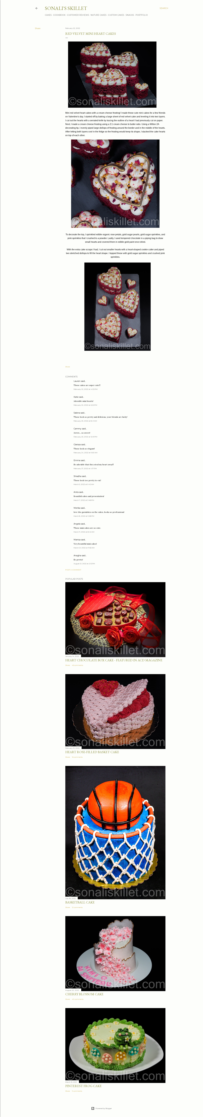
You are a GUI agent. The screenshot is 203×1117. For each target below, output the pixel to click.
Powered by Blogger (104, 1108)
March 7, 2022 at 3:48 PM (84, 500)
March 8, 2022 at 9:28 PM (84, 516)
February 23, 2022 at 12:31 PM (85, 437)
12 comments (77, 907)
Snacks (130, 15)
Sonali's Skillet (66, 8)
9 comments (77, 1091)
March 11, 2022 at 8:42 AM (84, 532)
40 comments (77, 999)
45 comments (77, 665)
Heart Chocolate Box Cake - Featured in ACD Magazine (113, 660)
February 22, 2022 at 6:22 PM (85, 405)
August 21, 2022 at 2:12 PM (84, 564)
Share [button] (37, 28)
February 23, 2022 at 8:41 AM (85, 421)
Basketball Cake (80, 902)
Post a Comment (73, 570)
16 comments (77, 757)
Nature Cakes (98, 15)
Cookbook (59, 15)
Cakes (48, 15)
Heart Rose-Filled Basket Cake (92, 752)
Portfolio (141, 15)
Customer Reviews (78, 15)
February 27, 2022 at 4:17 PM (85, 468)
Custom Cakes (116, 15)
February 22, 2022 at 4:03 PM (85, 389)
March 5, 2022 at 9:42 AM (84, 484)
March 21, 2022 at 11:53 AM (84, 548)
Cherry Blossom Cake (84, 994)
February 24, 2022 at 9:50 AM (85, 453)
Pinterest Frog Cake (83, 1086)
